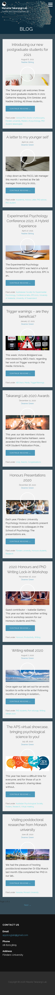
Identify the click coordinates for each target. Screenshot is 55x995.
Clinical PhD (21, 118)
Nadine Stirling (27, 62)
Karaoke (19, 892)
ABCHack (20, 383)
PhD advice (41, 200)
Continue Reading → (20, 109)
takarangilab (18, 124)
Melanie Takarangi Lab (14, 8)
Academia (20, 200)
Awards (24, 462)
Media (27, 383)
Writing (37, 637)
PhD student (11, 203)
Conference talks (23, 295)
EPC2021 (34, 295)
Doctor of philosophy (36, 118)
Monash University (31, 892)
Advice (28, 200)
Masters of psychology (30, 121)
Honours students (39, 551)
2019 (18, 462)
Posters (9, 807)
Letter (34, 200)
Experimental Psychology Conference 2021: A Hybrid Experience (28, 221)
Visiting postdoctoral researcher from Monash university (27, 825)
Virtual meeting (27, 807)
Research (9, 554)
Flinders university (13, 121)
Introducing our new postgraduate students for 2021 (27, 50)
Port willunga (33, 711)
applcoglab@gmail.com (15, 935)
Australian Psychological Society (29, 804)
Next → (27, 905)
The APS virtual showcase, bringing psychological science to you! (27, 732)
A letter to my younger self (27, 137)
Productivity (29, 637)
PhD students (21, 711)
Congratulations (34, 462)
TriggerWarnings (37, 383)
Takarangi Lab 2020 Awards (27, 396)
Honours (19, 637)
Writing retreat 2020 (27, 650)
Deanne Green (27, 145)
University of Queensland (26, 298)
